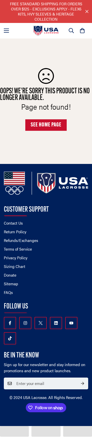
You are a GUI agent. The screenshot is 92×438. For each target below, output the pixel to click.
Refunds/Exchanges (21, 240)
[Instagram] (25, 323)
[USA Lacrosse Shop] (46, 30)
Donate (10, 275)
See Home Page (46, 125)
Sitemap (11, 284)
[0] (82, 30)
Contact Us (13, 223)
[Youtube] (71, 323)
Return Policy (15, 232)
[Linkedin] (56, 323)
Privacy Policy (15, 258)
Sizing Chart (14, 266)
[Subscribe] (82, 383)
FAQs (8, 292)
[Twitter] (40, 323)
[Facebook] (10, 323)
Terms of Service (18, 249)
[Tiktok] (10, 338)
